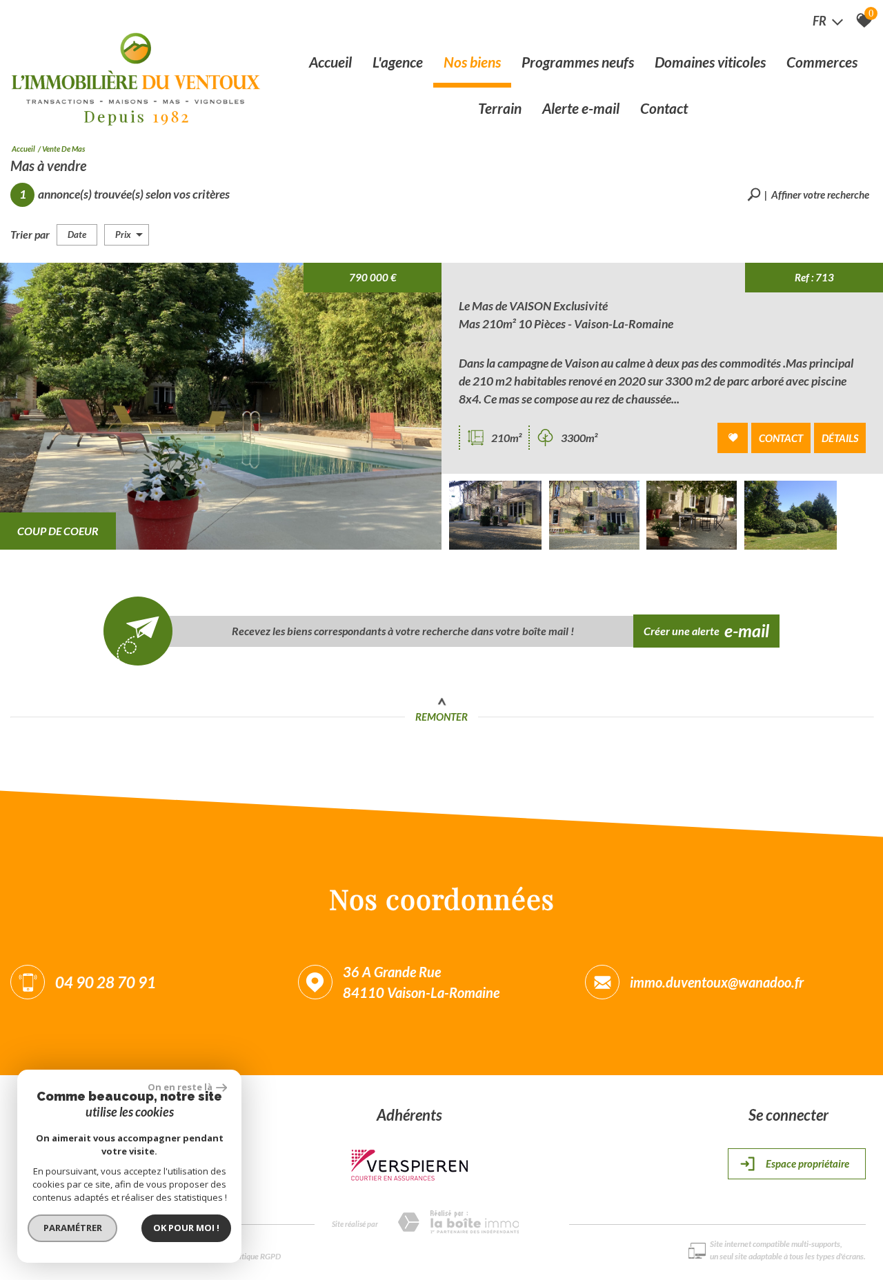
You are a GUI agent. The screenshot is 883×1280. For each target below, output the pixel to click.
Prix (123, 234)
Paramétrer (72, 1227)
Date (77, 234)
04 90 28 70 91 (105, 982)
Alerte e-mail (580, 108)
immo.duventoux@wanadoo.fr (717, 982)
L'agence (398, 61)
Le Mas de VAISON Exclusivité (533, 306)
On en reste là (180, 1087)
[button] (808, 194)
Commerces (821, 61)
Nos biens (472, 61)
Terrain (500, 108)
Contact (664, 108)
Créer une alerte (707, 630)
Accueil (330, 61)
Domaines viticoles (710, 61)
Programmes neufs (578, 61)
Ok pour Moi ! (186, 1227)
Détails (840, 438)
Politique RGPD (254, 1256)
